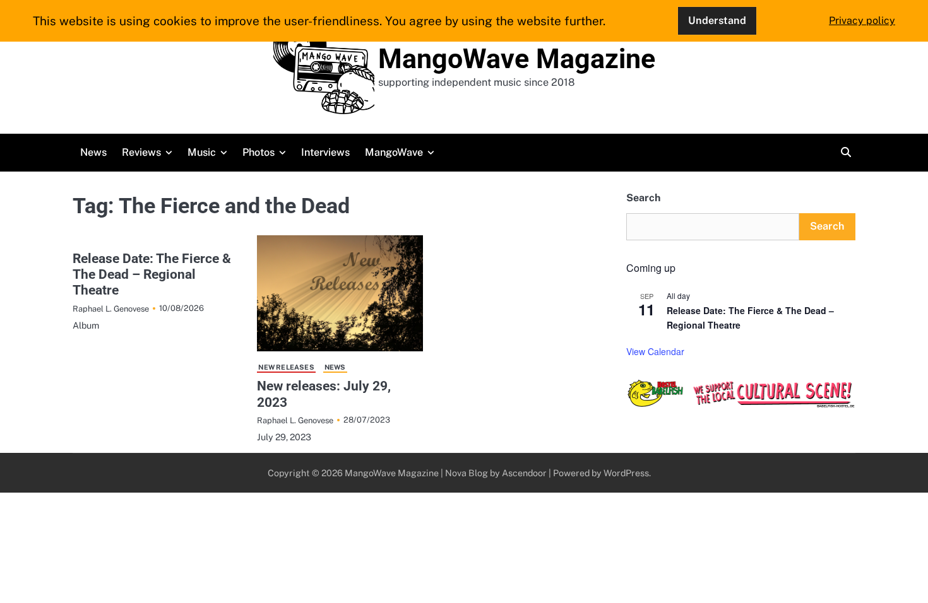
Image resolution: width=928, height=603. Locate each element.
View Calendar (655, 351)
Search (643, 198)
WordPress (626, 472)
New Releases (286, 367)
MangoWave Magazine (516, 58)
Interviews (325, 152)
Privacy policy (862, 20)
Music (201, 152)
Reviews (141, 152)
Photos (258, 152)
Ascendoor (524, 472)
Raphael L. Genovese (111, 308)
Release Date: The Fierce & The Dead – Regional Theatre (152, 274)
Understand (717, 20)
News (93, 152)
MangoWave (394, 152)
